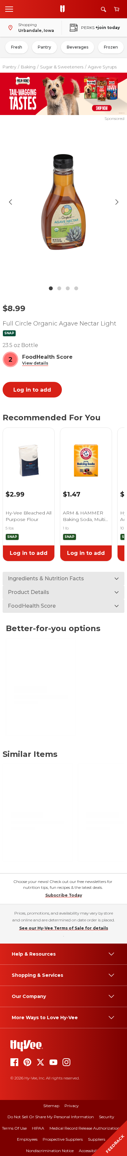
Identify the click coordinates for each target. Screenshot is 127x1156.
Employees (27, 1139)
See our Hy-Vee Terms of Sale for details (63, 928)
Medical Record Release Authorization (84, 1128)
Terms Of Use (14, 1128)
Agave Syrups (102, 66)
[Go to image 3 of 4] (68, 288)
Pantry (44, 47)
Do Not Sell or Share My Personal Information (50, 1116)
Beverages (77, 47)
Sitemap (51, 1105)
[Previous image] (10, 202)
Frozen (111, 47)
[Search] (103, 9)
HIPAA (38, 1128)
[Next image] (117, 202)
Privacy (71, 1105)
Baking (28, 66)
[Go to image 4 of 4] (76, 288)
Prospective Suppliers (63, 1139)
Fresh (16, 47)
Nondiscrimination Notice (50, 1150)
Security (106, 1116)
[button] (35, 363)
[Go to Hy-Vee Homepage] (64, 9)
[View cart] (116, 9)
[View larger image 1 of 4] (63, 201)
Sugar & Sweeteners (61, 66)
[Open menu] (9, 9)
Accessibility (90, 1150)
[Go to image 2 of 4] (59, 288)
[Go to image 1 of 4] (51, 288)
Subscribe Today (63, 895)
